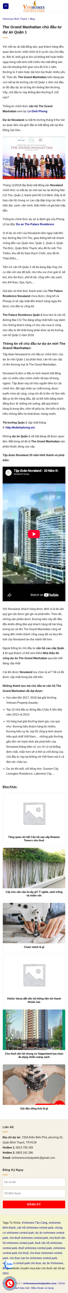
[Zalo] (9, 1264)
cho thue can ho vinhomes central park (33, 1258)
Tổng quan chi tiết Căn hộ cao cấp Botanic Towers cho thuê (34, 838)
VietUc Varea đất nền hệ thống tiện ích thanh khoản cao (34, 1000)
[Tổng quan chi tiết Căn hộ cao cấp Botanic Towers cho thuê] (34, 813)
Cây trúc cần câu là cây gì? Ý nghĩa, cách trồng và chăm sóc (34, 893)
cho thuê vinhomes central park (28, 1237)
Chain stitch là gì (34, 946)
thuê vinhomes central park (35, 1248)
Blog (32, 18)
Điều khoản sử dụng (42, 1287)
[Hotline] (10, 1283)
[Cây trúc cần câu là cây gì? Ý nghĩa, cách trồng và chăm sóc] (34, 868)
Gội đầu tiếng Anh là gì (34, 1108)
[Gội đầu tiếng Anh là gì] (34, 1084)
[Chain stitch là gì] (34, 923)
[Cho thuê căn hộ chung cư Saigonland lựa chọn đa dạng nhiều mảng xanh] (34, 1030)
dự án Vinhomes (53, 1263)
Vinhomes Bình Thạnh (15, 18)
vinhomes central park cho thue (22, 1263)
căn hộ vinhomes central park (35, 1227)
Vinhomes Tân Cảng (34, 1222)
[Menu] (6, 6)
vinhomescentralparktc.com (39, 1283)
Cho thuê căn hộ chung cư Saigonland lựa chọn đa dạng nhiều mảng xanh (34, 1055)
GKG (6, 1273)
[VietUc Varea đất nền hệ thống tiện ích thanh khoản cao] (34, 974)
